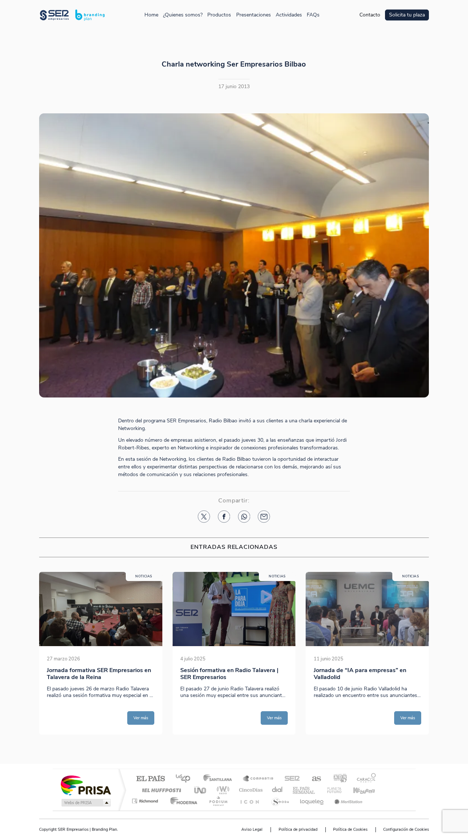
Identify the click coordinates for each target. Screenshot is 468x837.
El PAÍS (150, 779)
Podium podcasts (218, 801)
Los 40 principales (185, 779)
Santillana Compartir (258, 779)
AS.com (313, 779)
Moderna (182, 801)
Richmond (146, 801)
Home (151, 15)
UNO (200, 790)
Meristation (347, 801)
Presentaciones (253, 15)
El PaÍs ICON (249, 801)
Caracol (364, 779)
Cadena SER (290, 779)
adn (337, 779)
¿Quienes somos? (183, 15)
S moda (280, 801)
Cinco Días (249, 790)
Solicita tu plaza (407, 15)
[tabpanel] (100, 653)
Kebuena (358, 790)
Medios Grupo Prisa (85, 802)
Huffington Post (160, 790)
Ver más (140, 718)
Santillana (219, 779)
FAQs (313, 15)
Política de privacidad (298, 829)
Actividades (289, 15)
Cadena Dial (277, 790)
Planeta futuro (331, 790)
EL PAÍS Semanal (304, 790)
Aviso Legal (252, 829)
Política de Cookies (350, 829)
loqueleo (312, 801)
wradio (221, 790)
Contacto (369, 15)
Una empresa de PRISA (85, 784)
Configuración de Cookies (406, 829)
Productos (219, 15)
